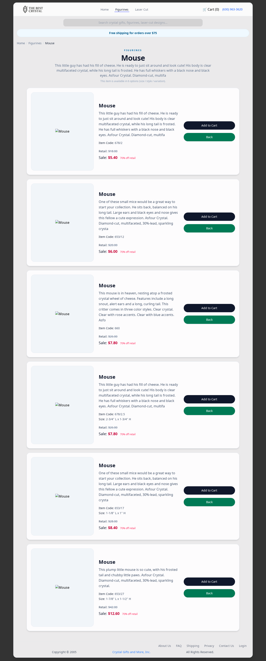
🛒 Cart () (211, 9)
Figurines (121, 9)
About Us (164, 646)
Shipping (193, 646)
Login (243, 646)
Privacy (209, 646)
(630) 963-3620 (232, 9)
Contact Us (226, 646)
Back (209, 137)
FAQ (179, 646)
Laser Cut (141, 9)
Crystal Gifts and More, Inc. (131, 652)
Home (105, 9)
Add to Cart (209, 125)
